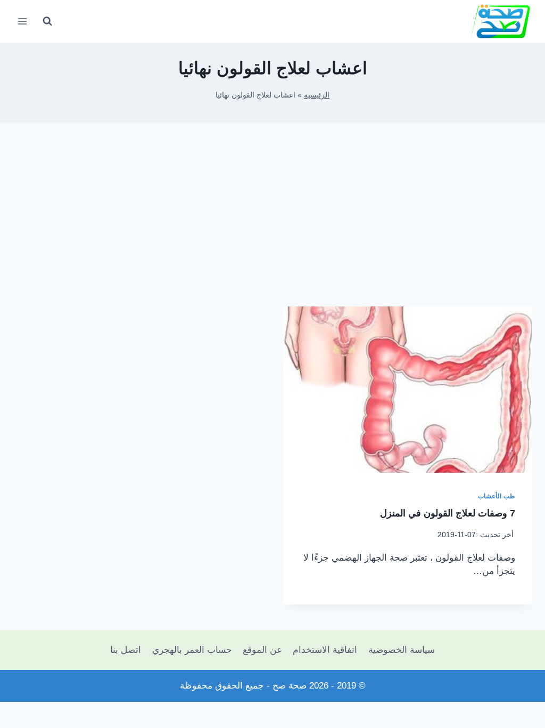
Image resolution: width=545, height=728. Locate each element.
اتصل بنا (125, 650)
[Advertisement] (272, 222)
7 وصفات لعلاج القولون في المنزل (447, 513)
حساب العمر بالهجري (192, 650)
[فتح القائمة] (22, 21)
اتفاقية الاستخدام (325, 650)
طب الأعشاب (496, 496)
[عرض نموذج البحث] (47, 21)
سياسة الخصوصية (401, 650)
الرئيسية (316, 95)
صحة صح (289, 686)
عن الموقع (262, 650)
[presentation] (407, 389)
